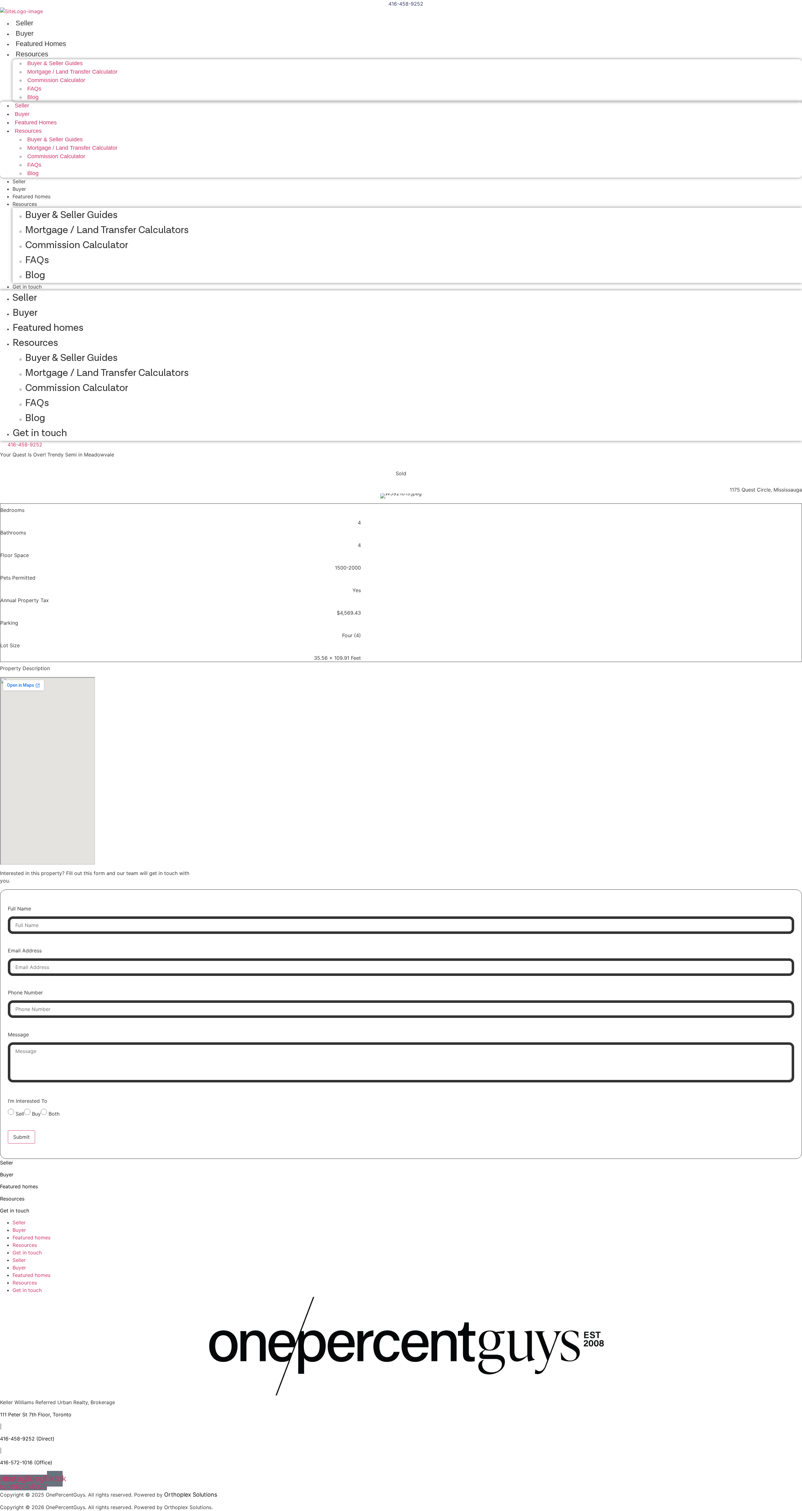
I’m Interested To (27, 1101)
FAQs (37, 260)
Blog (33, 97)
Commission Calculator (56, 80)
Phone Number (25, 992)
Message (18, 1034)
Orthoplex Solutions (190, 1494)
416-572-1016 (16, 1462)
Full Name (19, 908)
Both (54, 1114)
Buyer (25, 33)
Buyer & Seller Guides (71, 215)
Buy (36, 1114)
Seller (24, 23)
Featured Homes (41, 44)
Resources (25, 204)
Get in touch (27, 287)
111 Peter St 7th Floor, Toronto (35, 1414)
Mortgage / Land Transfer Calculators (107, 230)
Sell (20, 1114)
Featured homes (31, 196)
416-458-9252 (17, 1438)
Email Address (25, 950)
